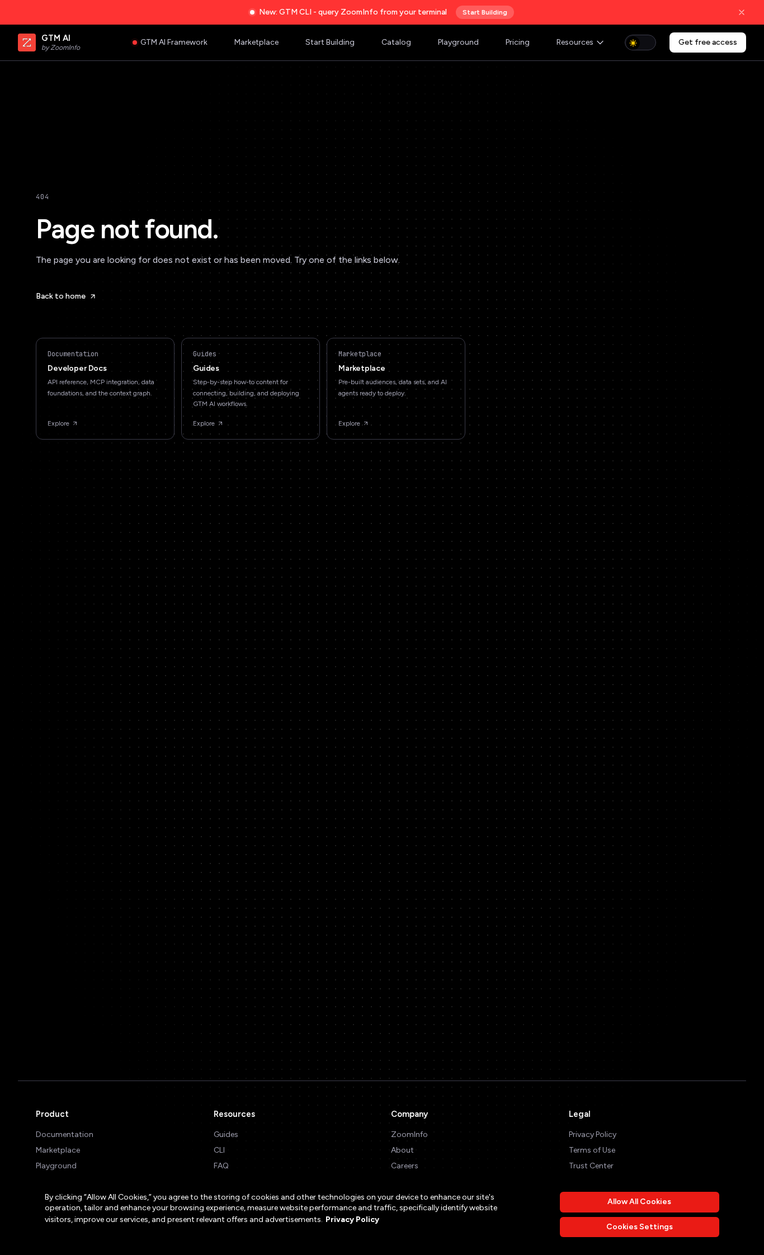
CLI (219, 1150)
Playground (458, 42)
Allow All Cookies (639, 1201)
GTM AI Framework (173, 42)
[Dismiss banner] (741, 12)
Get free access (707, 42)
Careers (404, 1166)
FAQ (221, 1166)
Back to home (61, 296)
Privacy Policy (592, 1134)
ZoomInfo (409, 1134)
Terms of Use (592, 1150)
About (402, 1150)
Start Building (485, 12)
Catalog (396, 42)
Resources (575, 42)
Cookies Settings (639, 1227)
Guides (226, 1134)
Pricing (518, 42)
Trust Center (591, 1166)
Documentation (64, 1134)
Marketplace (256, 42)
